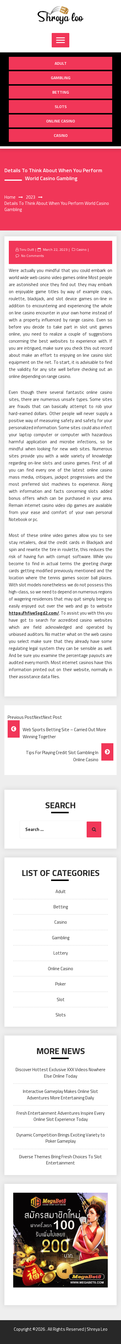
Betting (60, 92)
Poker (60, 983)
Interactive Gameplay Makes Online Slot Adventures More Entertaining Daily (60, 1094)
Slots (61, 106)
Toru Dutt (26, 249)
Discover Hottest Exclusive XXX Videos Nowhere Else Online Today (60, 1072)
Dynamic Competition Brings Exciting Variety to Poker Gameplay (60, 1137)
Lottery (60, 953)
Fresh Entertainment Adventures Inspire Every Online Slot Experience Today (60, 1116)
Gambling (60, 77)
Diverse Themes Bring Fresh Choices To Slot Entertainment (60, 1159)
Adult (61, 63)
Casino (61, 135)
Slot (61, 999)
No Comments (32, 255)
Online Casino (60, 121)
